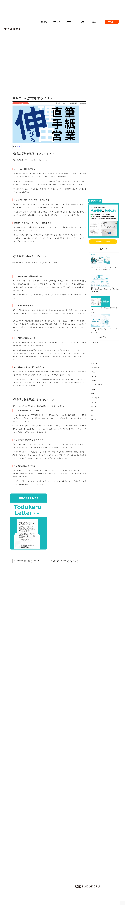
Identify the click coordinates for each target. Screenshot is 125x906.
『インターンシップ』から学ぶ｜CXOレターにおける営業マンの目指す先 (105, 268)
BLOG (69, 21)
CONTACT (111, 21)
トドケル (93, 376)
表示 (18, 146)
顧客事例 (93, 419)
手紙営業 (20, 103)
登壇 (92, 411)
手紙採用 (93, 406)
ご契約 (93, 372)
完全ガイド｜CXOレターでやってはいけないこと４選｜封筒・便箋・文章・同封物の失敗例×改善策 (105, 289)
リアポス (93, 389)
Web (92, 359)
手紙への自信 (95, 398)
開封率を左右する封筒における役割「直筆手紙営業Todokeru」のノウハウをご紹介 (65, 561)
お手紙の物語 (95, 367)
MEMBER (56, 21)
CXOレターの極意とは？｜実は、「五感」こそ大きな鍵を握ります (105, 329)
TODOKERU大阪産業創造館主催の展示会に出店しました (27, 561)
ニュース (93, 380)
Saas (92, 351)
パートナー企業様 (96, 385)
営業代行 (93, 393)
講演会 (93, 415)
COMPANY (94, 21)
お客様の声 (94, 363)
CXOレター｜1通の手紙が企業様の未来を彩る (105, 308)
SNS (92, 355)
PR (92, 346)
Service (44, 21)
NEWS (81, 21)
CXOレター (94, 342)
